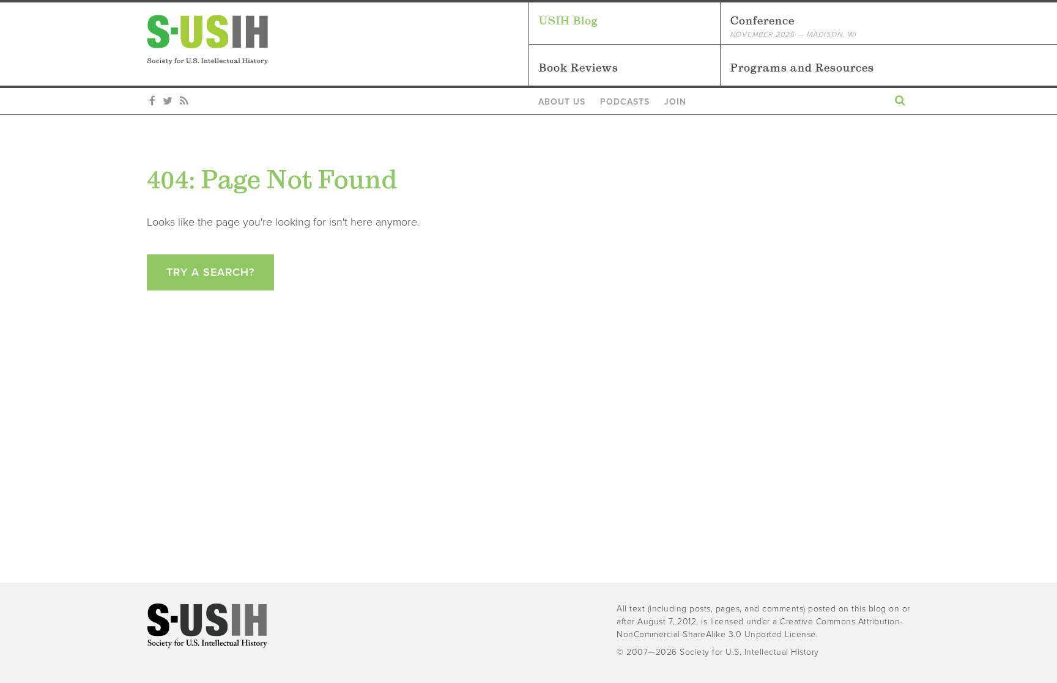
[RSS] (183, 101)
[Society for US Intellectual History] (337, 40)
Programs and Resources (802, 67)
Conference (793, 26)
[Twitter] (167, 101)
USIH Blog (568, 20)
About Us (561, 102)
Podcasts (625, 102)
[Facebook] (152, 101)
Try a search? (210, 272)
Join (675, 102)
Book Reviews (578, 67)
